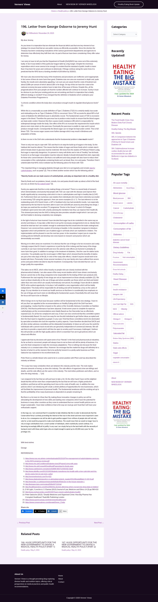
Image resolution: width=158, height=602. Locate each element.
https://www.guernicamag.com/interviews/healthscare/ (45, 500)
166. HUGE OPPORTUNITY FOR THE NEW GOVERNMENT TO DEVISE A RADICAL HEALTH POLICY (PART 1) (38, 544)
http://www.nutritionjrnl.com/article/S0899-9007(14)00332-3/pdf (49, 469)
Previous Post (23, 523)
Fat (128, 252)
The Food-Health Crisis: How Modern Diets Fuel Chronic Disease (122, 122)
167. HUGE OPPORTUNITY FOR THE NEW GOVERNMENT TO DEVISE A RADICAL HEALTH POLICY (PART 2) (79, 544)
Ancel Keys (130, 188)
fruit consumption (129, 257)
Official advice (118, 314)
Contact (61, 582)
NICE (115, 309)
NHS (131, 304)
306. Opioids (116, 133)
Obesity (124, 309)
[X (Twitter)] (3, 296)
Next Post (99, 523)
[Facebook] (3, 291)
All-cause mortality (120, 183)
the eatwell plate (43, 184)
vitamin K (116, 362)
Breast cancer (118, 203)
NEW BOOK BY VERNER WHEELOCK (81, 4)
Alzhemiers (117, 188)
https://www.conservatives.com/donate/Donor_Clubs (45, 502)
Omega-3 (116, 319)
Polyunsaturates (118, 324)
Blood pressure (118, 198)
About (59, 4)
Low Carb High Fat (119, 304)
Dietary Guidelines (121, 247)
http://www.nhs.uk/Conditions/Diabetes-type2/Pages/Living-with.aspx (51, 464)
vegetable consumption (121, 358)
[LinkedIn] (3, 302)
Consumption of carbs (123, 223)
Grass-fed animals (119, 269)
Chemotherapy (118, 213)
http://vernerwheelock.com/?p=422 (38, 476)
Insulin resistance (120, 290)
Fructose (116, 257)
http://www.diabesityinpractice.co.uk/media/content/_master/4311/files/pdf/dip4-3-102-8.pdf (59, 479)
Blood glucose (119, 193)
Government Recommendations (120, 263)
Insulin (115, 285)
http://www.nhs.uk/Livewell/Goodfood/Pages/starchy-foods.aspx (49, 466)
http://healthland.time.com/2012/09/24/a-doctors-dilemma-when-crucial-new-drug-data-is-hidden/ (61, 487)
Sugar (115, 353)
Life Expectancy (119, 299)
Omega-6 (128, 319)
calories (129, 203)
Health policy (25, 550)
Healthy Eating (118, 274)
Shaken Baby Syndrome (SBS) (123, 338)
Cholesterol (117, 218)
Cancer (116, 208)
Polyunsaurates (118, 328)
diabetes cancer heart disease (121, 241)
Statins (115, 343)
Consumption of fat (122, 229)
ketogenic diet (118, 294)
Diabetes (117, 234)
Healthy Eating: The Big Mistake (123, 129)
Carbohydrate (128, 208)
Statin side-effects (120, 348)
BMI (129, 198)
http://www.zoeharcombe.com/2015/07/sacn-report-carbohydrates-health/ (52, 492)
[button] (128, 4)
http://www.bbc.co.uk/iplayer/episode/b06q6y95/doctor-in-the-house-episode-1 (54, 482)
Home (60, 576)
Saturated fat (118, 333)
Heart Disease (120, 279)
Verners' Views (22, 4)
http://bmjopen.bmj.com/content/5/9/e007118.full (43, 484)
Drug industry (118, 252)
